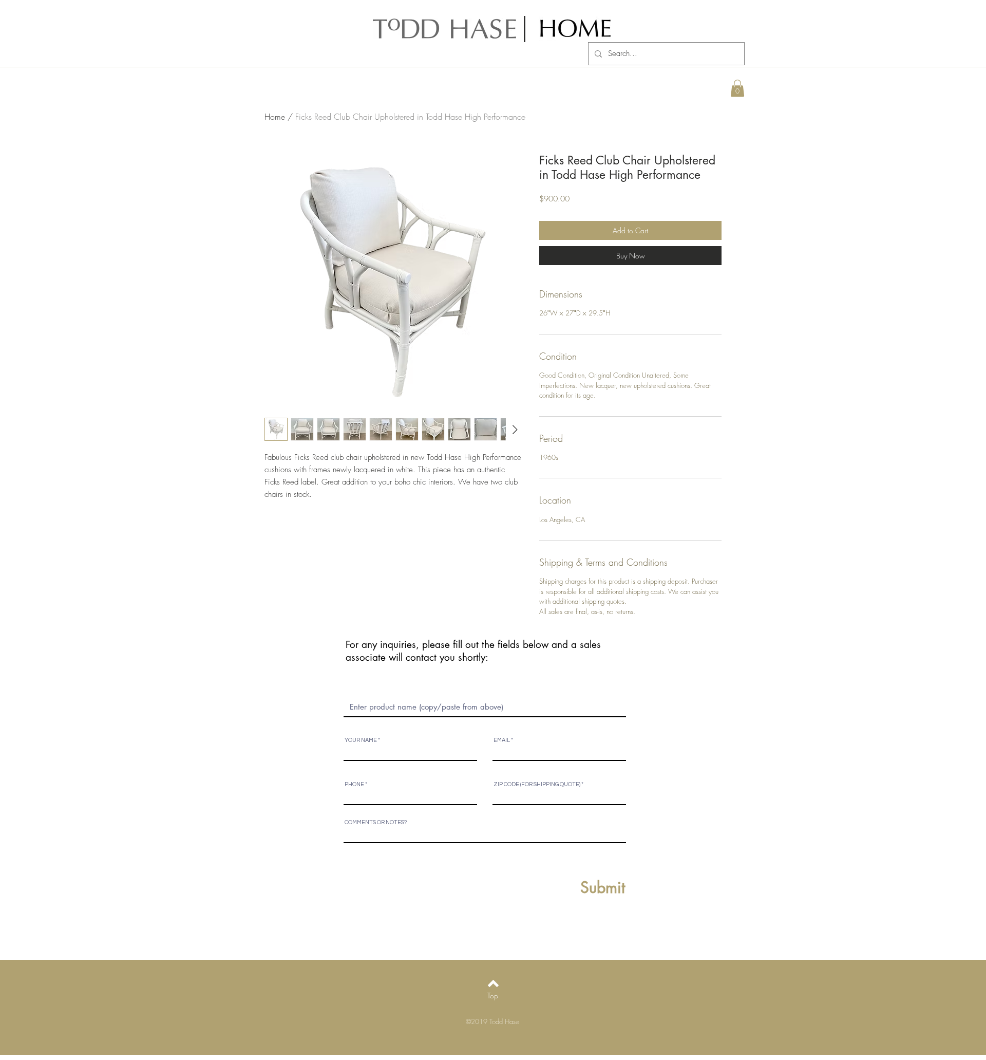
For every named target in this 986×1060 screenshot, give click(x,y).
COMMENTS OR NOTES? (376, 822)
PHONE (354, 784)
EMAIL (502, 740)
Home (274, 116)
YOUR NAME (361, 740)
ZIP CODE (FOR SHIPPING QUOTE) (537, 784)
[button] (737, 88)
